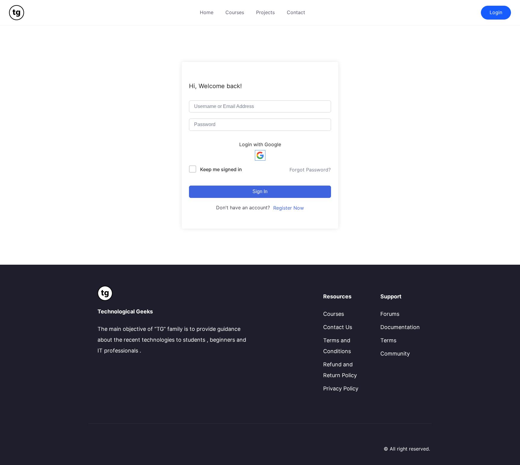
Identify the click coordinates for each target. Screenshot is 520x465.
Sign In (260, 191)
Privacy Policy (340, 388)
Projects (265, 12)
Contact (296, 12)
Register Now (288, 208)
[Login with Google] (260, 155)
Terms (388, 340)
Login (496, 12)
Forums (389, 314)
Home (206, 12)
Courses (234, 12)
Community (395, 353)
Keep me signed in (221, 169)
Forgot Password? (310, 170)
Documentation (400, 327)
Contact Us (337, 327)
